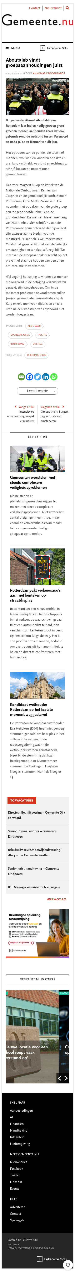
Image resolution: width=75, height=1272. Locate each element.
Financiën (17, 1124)
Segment (28, 993)
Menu (15, 48)
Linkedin (16, 1182)
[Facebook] (29, 376)
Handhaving (18, 1130)
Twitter (15, 1175)
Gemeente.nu (37, 23)
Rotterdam (17, 344)
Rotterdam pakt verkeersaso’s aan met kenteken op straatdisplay (35, 595)
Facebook (16, 1169)
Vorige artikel (26, 407)
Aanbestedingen (21, 1110)
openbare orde (20, 335)
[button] (59, 1078)
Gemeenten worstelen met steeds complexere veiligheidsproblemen (32, 483)
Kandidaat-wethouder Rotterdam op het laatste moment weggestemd (31, 710)
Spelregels (17, 1220)
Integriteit (17, 1137)
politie (42, 335)
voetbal (38, 344)
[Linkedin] (45, 376)
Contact (34, 8)
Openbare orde (36, 355)
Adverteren (17, 1207)
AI (11, 1117)
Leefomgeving (20, 1144)
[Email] (21, 376)
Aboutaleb (34, 326)
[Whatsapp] (54, 376)
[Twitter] (37, 376)
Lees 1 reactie (37, 391)
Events (14, 1188)
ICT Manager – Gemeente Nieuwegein (34, 887)
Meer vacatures (56, 899)
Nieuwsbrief (53, 8)
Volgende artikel (50, 407)
